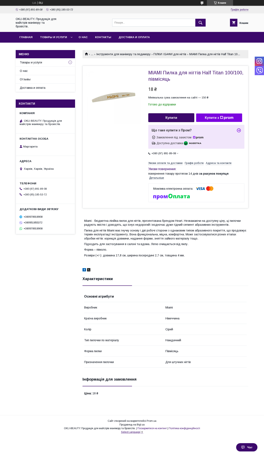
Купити (171, 117)
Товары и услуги (53, 37)
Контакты (103, 37)
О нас (83, 37)
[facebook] (84, 270)
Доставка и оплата (134, 37)
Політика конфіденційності (184, 428)
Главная (26, 37)
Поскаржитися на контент (152, 428)
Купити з (212, 117)
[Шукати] (200, 23)
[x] (88, 270)
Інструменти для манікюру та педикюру (123, 54)
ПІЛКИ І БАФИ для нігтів (169, 54)
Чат (249, 447)
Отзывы (25, 79)
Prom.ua (151, 420)
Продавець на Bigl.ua (132, 424)
